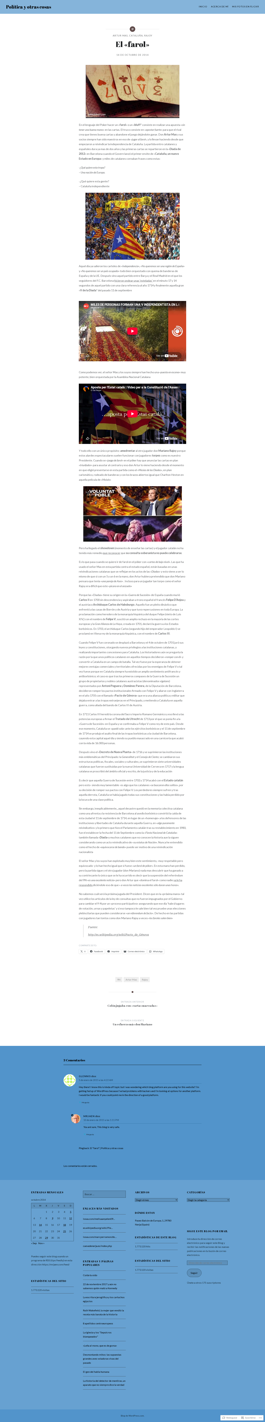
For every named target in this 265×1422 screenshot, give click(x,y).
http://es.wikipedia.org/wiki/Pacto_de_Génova (118, 935)
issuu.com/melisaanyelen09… (99, 1218)
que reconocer (111, 553)
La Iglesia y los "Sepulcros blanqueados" (97, 1334)
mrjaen (89, 1116)
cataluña (136, 35)
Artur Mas (120, 35)
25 (64, 1231)
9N (119, 979)
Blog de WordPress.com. (132, 1415)
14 (40, 1224)
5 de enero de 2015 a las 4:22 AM (96, 1080)
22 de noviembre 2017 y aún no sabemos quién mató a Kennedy (100, 1286)
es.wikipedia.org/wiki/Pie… (98, 1227)
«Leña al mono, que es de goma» (100, 1345)
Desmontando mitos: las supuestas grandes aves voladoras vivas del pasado (102, 1358)
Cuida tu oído (90, 1275)
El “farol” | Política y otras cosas (106, 1148)
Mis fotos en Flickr (245, 6)
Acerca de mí (220, 6)
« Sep (34, 1243)
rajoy (148, 35)
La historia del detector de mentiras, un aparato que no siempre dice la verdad (104, 1382)
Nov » (41, 1243)
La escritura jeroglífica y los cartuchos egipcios (104, 1299)
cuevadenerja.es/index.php (97, 1245)
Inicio (203, 6)
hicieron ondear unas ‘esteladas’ (133, 280)
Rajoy (145, 979)
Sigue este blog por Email (207, 1231)
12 (70, 1218)
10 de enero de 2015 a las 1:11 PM (101, 1120)
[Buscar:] (104, 1194)
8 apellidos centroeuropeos (98, 1323)
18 (64, 1224)
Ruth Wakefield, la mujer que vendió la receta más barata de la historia (103, 1312)
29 (46, 1237)
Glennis (85, 1076)
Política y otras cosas (28, 7)
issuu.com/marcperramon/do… (100, 1236)
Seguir (194, 1272)
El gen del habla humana (96, 1371)
